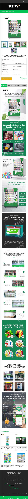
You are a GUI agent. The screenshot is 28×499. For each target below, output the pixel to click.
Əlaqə (18, 480)
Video (22, 480)
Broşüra (25, 78)
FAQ (6, 480)
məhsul (9, 479)
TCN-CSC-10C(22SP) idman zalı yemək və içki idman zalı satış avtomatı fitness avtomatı (7, 466)
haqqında (14, 479)
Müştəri (14, 480)
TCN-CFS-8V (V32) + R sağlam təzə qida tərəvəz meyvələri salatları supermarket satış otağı (20, 449)
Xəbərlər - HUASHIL (21, 479)
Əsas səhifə (4, 479)
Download (10, 480)
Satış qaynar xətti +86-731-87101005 (15, 483)
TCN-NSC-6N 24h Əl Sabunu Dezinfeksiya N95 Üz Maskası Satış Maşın (7, 449)
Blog (26, 493)
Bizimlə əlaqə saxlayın (6, 79)
